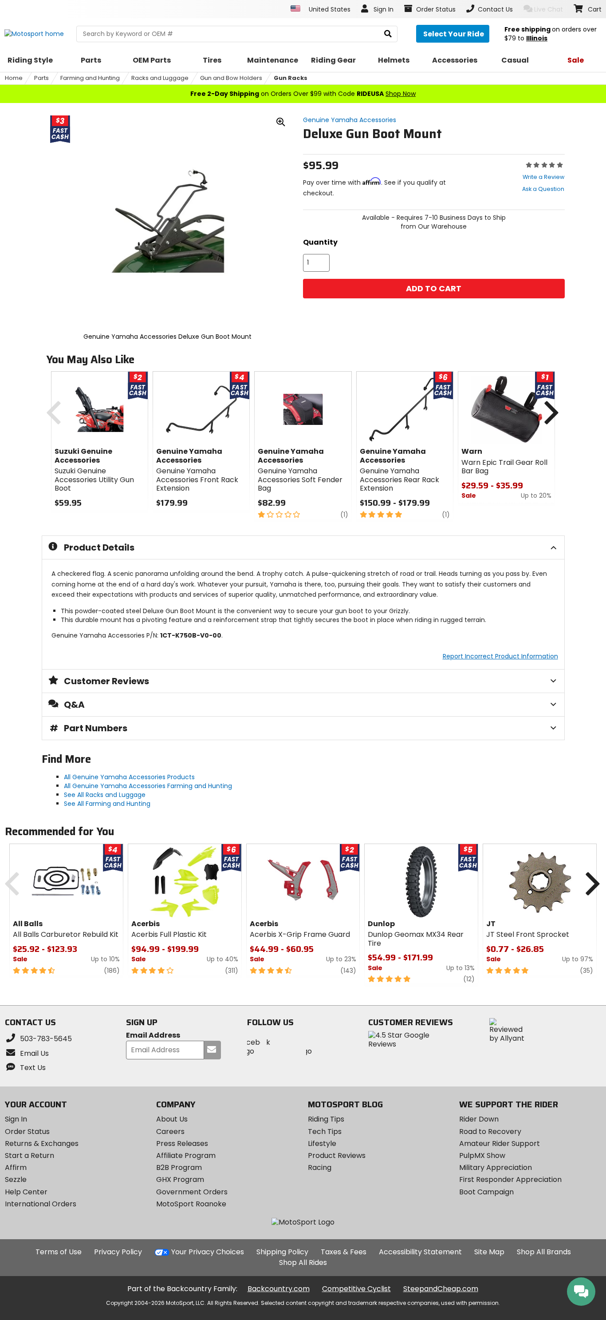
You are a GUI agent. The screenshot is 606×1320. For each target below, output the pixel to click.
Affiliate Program (186, 1155)
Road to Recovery (490, 1131)
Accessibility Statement (420, 1252)
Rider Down (479, 1119)
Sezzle (16, 1179)
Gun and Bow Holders (231, 78)
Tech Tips (325, 1131)
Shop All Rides (303, 1262)
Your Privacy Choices (207, 1252)
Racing (319, 1167)
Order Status (27, 1131)
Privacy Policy (118, 1252)
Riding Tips (326, 1119)
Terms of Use (58, 1252)
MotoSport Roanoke (191, 1204)
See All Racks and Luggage (105, 794)
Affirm (16, 1167)
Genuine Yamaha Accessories (349, 119)
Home (14, 78)
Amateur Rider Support (499, 1143)
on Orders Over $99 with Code (303, 93)
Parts (41, 78)
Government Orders (192, 1192)
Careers (170, 1131)
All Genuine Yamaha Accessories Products (129, 777)
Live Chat (548, 9)
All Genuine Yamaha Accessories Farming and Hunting (148, 785)
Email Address (153, 1035)
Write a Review (543, 177)
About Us (172, 1119)
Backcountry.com (279, 1289)
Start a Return (29, 1155)
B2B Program (179, 1167)
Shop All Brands (544, 1252)
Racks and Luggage (160, 78)
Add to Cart (433, 288)
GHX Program (180, 1179)
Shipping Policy (282, 1252)
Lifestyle (322, 1143)
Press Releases (182, 1143)
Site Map (489, 1252)
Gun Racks (290, 78)
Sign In (16, 1119)
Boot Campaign (486, 1192)
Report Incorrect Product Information (500, 656)
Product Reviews (337, 1155)
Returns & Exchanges (42, 1143)
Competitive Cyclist (356, 1289)
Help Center (26, 1192)
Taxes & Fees (343, 1252)
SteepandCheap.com (440, 1289)
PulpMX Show (482, 1155)
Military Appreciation (495, 1167)
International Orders (40, 1204)
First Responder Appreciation (510, 1179)
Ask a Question (543, 189)
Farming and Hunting (90, 78)
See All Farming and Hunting (107, 803)
